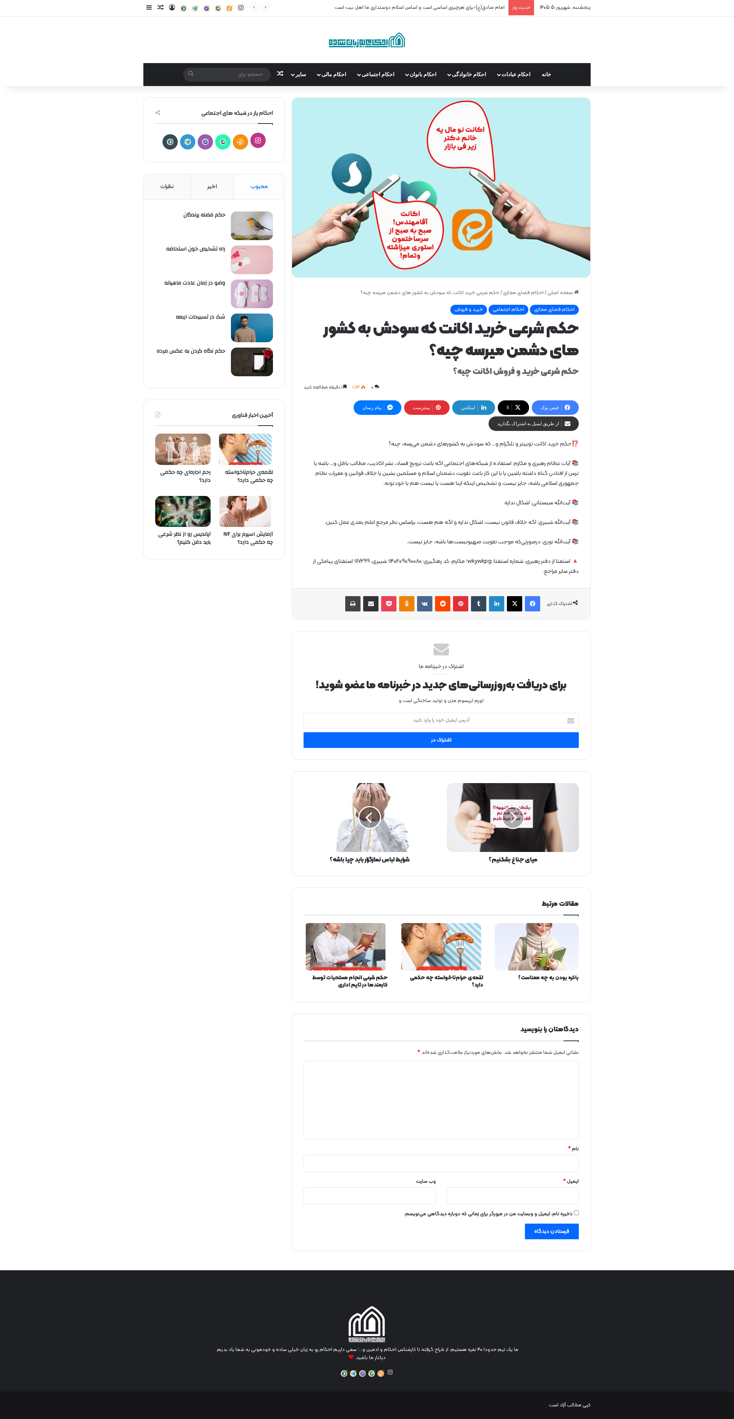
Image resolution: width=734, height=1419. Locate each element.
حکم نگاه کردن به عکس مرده (191, 351)
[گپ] (206, 8)
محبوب (259, 186)
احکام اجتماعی (378, 74)
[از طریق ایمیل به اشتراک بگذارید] (370, 603)
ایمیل (571, 1181)
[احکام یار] (367, 40)
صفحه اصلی (560, 293)
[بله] (218, 8)
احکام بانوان (423, 74)
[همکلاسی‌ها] (406, 603)
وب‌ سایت (426, 1181)
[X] (514, 603)
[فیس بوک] (532, 603)
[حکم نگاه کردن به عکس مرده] (252, 362)
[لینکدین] (496, 603)
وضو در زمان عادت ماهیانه (194, 283)
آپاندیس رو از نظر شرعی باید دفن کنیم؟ (184, 538)
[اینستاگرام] (390, 1372)
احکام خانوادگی (469, 74)
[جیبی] (388, 603)
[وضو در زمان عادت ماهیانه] (252, 294)
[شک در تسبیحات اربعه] (252, 328)
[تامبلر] (478, 603)
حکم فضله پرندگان (204, 215)
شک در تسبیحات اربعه (200, 317)
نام (573, 1149)
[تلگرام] (195, 8)
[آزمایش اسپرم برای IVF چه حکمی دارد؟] (245, 511)
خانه (546, 74)
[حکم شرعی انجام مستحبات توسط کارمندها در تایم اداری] (346, 946)
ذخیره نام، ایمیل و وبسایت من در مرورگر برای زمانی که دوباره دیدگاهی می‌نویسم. (488, 1214)
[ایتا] (229, 8)
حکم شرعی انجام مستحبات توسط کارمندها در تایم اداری (350, 981)
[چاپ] (353, 603)
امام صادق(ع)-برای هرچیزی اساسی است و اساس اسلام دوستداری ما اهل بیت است (420, 7)
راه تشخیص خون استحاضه (195, 249)
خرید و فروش (469, 310)
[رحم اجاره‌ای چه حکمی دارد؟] (183, 449)
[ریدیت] (442, 603)
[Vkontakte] (424, 603)
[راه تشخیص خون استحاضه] (252, 259)
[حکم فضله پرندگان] (252, 225)
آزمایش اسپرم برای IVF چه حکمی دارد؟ (248, 538)
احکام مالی (334, 74)
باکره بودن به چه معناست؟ (548, 978)
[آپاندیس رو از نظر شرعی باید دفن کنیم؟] (183, 511)
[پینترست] (460, 603)
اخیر (212, 186)
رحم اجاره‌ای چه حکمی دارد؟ (185, 476)
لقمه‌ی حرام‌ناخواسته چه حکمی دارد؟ (446, 981)
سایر (301, 74)
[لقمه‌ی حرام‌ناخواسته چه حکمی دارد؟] (441, 946)
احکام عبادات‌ (516, 74)
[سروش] (183, 8)
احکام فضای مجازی (523, 293)
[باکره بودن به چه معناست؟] (537, 946)
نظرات (167, 186)
